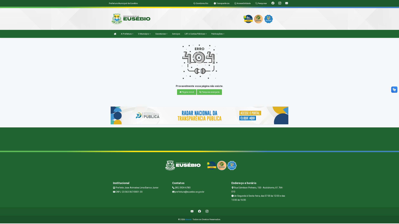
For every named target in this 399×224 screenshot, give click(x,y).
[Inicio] (115, 34)
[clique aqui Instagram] (207, 211)
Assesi (188, 219)
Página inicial (187, 92)
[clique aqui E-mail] (192, 211)
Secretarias (160, 34)
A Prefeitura (126, 34)
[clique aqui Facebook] (199, 211)
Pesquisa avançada (210, 92)
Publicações (217, 34)
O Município (143, 34)
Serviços (176, 34)
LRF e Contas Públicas (195, 34)
